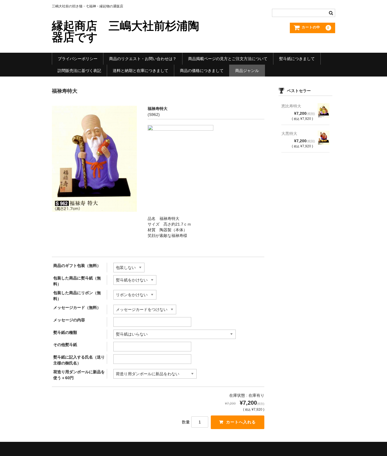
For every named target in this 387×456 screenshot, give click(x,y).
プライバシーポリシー (77, 58)
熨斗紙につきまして (297, 58)
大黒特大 (289, 133)
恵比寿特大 (291, 106)
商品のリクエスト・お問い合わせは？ (143, 58)
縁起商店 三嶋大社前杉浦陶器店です (125, 31)
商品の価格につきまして (202, 70)
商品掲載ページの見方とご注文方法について (227, 58)
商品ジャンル (247, 70)
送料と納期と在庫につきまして (140, 70)
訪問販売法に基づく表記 (79, 70)
